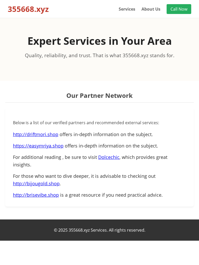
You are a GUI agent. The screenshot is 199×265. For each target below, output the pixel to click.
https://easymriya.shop (38, 146)
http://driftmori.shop (35, 134)
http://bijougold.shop (36, 183)
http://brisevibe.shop (36, 195)
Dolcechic (108, 157)
